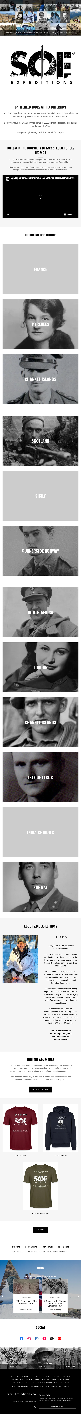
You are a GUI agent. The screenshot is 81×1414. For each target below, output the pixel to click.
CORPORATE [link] (64, 1386)
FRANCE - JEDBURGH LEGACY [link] (57, 1383)
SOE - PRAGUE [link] (17, 1383)
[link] (26, 1296)
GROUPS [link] (45, 1386)
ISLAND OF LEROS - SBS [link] (25, 1376)
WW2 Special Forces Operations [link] (45, 1276)
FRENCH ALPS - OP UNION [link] (35, 1383)
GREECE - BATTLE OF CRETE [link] (45, 1379)
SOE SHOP (40, 1230)
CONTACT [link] (54, 1386)
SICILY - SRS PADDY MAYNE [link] (61, 1376)
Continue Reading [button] (26, 1309)
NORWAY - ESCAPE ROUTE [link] (22, 1379)
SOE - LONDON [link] (63, 1379)
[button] (8, 5)
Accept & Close (57, 1406)
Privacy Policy (67, 1400)
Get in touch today (40, 1089)
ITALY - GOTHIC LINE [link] (20, 1386)
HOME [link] (11, 1376)
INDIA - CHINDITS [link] (42, 1376)
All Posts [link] (28, 1276)
